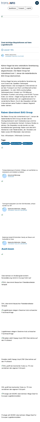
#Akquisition (5, 143)
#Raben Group (27, 143)
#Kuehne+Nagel (16, 143)
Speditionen (12, 8)
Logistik (29, 8)
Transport (21, 8)
